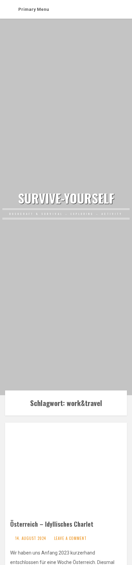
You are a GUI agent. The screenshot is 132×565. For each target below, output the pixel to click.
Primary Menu (33, 9)
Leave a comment (70, 538)
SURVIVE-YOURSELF (66, 198)
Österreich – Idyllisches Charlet (51, 523)
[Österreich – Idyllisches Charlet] (66, 472)
